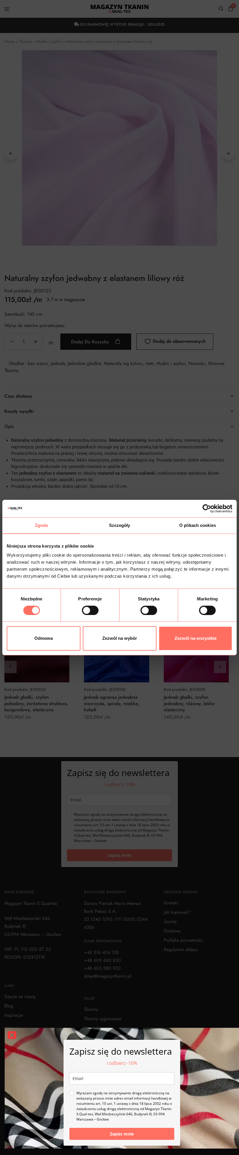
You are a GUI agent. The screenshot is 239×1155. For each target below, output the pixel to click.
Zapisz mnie (122, 1134)
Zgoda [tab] (41, 525)
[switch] (90, 610)
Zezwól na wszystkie (196, 638)
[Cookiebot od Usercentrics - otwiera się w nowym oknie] (206, 508)
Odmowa (43, 638)
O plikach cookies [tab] (197, 525)
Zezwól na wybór (119, 638)
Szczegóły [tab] (119, 525)
